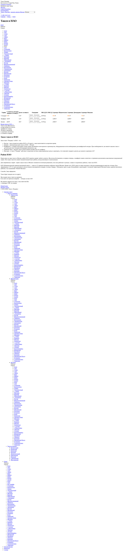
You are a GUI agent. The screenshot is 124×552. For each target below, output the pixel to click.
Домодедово (14, 195)
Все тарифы (10, 484)
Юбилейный (7, 60)
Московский (7, 73)
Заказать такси (8, 192)
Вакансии (7, 548)
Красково (6, 102)
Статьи (6, 550)
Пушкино (7, 76)
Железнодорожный (9, 64)
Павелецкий (14, 455)
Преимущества (8, 547)
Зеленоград (7, 89)
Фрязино (6, 85)
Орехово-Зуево (8, 81)
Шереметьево (15, 278)
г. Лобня (6, 55)
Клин (5, 78)
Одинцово (7, 49)
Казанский (14, 449)
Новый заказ (4, 186)
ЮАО (5, 41)
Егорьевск (7, 105)
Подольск (7, 75)
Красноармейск (8, 96)
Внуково (13, 362)
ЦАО (5, 31)
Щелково (6, 82)
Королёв (6, 58)
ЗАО (5, 32)
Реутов (6, 63)
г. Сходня (6, 90)
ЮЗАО (6, 43)
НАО (2, 25)
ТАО (5, 47)
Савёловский (14, 458)
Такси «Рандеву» (5, 12)
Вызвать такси (5, 187)
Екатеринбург (5, 10)
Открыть (3, 4)
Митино (6, 87)
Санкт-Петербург (6, 9)
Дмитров (6, 93)
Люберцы (7, 66)
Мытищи (6, 57)
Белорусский (14, 448)
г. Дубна (6, 84)
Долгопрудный (8, 53)
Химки (6, 52)
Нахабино (7, 99)
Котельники (7, 67)
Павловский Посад (9, 104)
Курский (13, 452)
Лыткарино (7, 70)
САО (5, 35)
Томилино (7, 108)
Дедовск (6, 95)
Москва (3, 7)
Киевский (14, 451)
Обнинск (6, 101)
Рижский (13, 457)
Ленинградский (15, 454)
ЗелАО (6, 44)
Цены (5, 461)
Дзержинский (8, 69)
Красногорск (7, 50)
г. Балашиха (7, 61)
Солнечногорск (8, 107)
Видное (6, 72)
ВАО (5, 38)
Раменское (7, 79)
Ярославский (14, 460)
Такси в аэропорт (12, 193)
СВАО (6, 37)
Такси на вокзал (12, 446)
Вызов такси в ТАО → (7, 124)
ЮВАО (6, 40)
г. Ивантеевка (8, 92)
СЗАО (6, 34)
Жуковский (7, 98)
